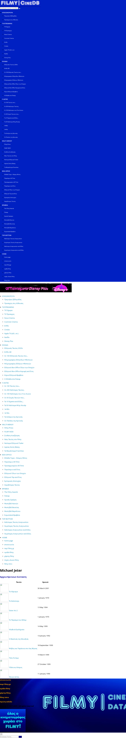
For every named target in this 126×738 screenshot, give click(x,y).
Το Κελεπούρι (14, 601)
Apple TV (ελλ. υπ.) (9, 50)
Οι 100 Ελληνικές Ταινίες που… (12, 72)
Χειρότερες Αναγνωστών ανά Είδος (14, 250)
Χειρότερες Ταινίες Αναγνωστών (13, 242)
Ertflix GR (6, 68)
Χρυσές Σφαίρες (8, 216)
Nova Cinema (8, 34)
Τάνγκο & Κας (14, 677)
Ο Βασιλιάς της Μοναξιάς (18, 639)
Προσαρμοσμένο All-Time (11, 182)
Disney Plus (7, 57)
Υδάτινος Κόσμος (15, 667)
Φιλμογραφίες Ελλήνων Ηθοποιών (13, 80)
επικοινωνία (7, 261)
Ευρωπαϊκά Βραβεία (9, 231)
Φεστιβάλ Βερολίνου (10, 228)
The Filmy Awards (9, 208)
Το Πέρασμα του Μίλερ (17, 620)
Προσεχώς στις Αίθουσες (11, 20)
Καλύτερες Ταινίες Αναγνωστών (13, 238)
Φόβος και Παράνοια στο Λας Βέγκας (23, 648)
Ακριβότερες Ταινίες (10, 201)
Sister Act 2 (13, 610)
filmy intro (7, 280)
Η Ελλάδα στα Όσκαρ (10, 95)
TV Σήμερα (7, 27)
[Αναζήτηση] (19, 8)
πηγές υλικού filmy (9, 276)
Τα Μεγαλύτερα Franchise (11, 167)
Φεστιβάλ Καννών (9, 220)
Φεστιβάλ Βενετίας (9, 224)
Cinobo (6, 46)
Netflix (6, 54)
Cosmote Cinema (9, 38)
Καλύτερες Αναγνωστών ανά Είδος (13, 246)
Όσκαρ (6, 212)
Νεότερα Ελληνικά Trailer (11, 159)
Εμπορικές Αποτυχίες (10, 197)
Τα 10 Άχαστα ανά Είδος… (11, 118)
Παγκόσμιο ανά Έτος (9, 186)
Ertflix (5, 42)
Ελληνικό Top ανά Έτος (10, 194)
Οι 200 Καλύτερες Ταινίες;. (11, 106)
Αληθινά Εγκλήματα (16, 629)
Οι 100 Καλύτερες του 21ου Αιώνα (13, 110)
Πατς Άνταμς (14, 658)
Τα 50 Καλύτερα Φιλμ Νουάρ (12, 122)
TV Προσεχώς (8, 30)
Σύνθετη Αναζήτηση (9, 152)
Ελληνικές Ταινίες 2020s (11, 64)
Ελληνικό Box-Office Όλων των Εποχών (15, 84)
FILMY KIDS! (7, 148)
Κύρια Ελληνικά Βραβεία (11, 91)
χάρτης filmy (7, 272)
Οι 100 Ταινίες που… (10, 102)
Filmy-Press (7, 144)
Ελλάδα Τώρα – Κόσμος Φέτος (12, 174)
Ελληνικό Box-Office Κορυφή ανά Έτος (14, 88)
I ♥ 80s (6, 125)
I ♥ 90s (6, 129)
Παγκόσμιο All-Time (9, 178)
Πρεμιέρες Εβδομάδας (10, 16)
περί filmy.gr (7, 265)
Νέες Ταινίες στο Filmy (10, 156)
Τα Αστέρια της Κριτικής (11, 133)
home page (7, 257)
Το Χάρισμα (13, 591)
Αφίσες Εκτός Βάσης (9, 163)
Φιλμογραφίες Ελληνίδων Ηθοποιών (14, 76)
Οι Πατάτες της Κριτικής (11, 137)
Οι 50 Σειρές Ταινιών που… (11, 114)
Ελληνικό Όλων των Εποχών (12, 190)
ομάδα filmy (7, 269)
